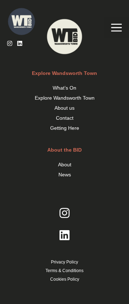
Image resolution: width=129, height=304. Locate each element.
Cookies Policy (64, 279)
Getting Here (64, 128)
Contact (64, 118)
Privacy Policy (64, 262)
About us (64, 108)
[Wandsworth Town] (25, 23)
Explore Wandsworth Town (65, 98)
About (64, 164)
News (64, 174)
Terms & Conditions (64, 270)
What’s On (64, 88)
